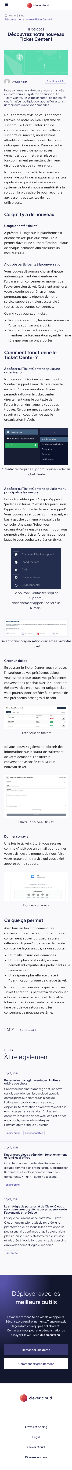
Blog (21, 15)
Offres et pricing (36, 1427)
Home (12, 15)
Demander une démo (36, 1350)
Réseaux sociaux (36, 1457)
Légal (36, 1437)
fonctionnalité (28, 1030)
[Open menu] (6, 5)
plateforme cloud (15, 1227)
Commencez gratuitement (36, 1364)
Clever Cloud (36, 1447)
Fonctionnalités (55, 81)
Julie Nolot (21, 81)
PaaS (49, 1218)
